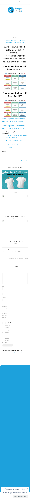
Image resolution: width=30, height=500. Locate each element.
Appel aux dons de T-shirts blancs (15, 191)
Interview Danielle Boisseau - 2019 (18, 258)
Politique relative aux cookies (16, 493)
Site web (4, 297)
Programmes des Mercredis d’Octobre (15, 216)
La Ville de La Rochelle (12, 145)
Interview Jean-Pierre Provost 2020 (12, 251)
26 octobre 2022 (7, 161)
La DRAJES (9, 147)
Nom (3, 286)
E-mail (4, 292)
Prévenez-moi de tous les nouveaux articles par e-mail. (7, 338)
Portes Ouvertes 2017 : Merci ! (15, 241)
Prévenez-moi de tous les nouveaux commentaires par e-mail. (7, 329)
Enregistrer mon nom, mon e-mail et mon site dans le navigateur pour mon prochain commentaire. (5, 313)
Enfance (15, 37)
